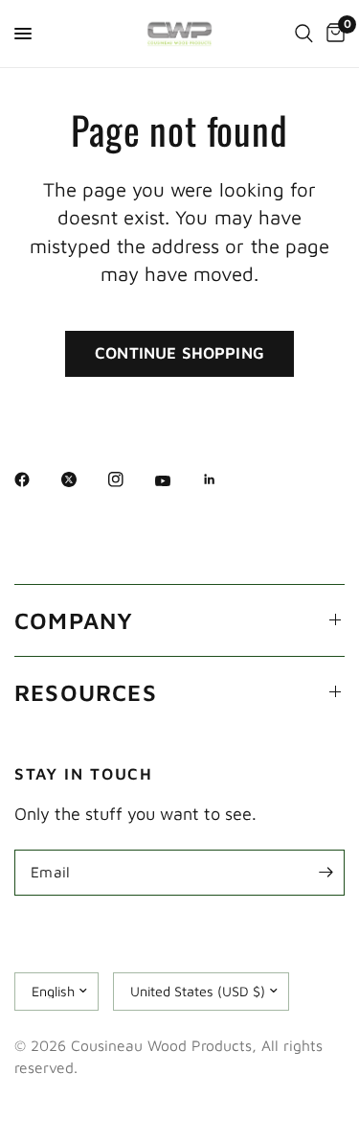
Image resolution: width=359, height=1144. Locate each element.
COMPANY (73, 620)
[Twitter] (82, 479)
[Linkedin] (223, 479)
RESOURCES (85, 692)
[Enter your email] (325, 873)
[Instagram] (129, 479)
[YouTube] (176, 481)
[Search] (304, 33)
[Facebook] (35, 479)
